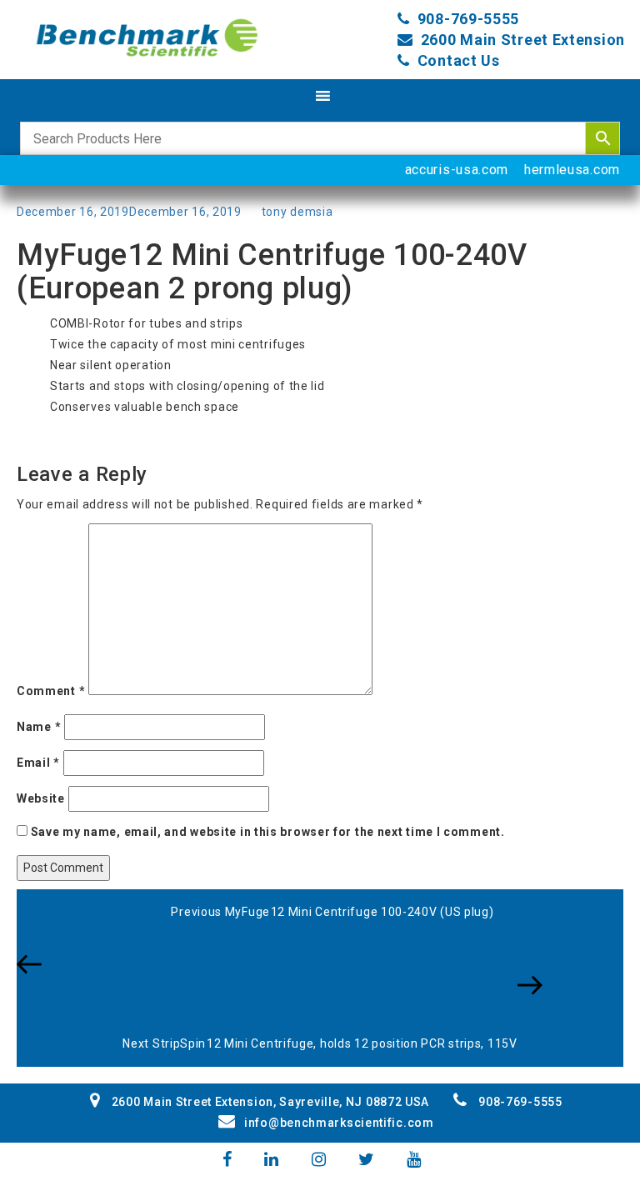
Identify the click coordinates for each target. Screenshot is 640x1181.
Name (39, 726)
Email (38, 762)
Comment (51, 691)
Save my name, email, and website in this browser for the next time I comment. (268, 831)
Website (41, 798)
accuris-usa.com (457, 170)
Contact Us (459, 60)
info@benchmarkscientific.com (338, 1122)
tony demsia (297, 211)
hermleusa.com (572, 170)
